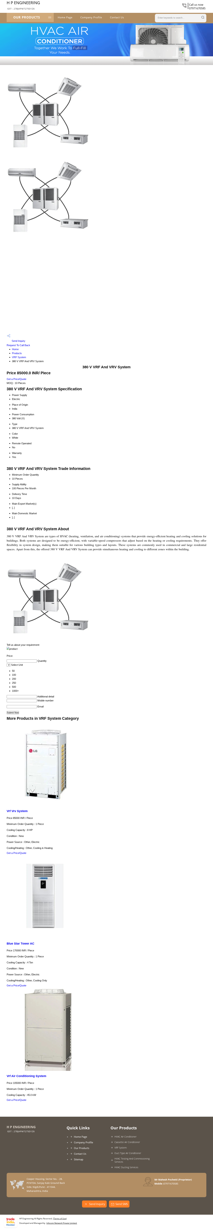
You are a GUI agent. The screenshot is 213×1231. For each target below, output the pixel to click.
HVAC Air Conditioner (125, 1136)
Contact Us (117, 17)
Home (15, 349)
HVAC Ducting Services (126, 1167)
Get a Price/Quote (16, 379)
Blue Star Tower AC (20, 943)
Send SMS (121, 1204)
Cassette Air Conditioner (127, 1142)
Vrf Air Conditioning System (26, 1076)
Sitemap (78, 1159)
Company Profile (91, 17)
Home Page (65, 17)
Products (17, 353)
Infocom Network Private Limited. (61, 1223)
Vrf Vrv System (17, 811)
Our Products (26, 17)
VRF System (19, 357)
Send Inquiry (18, 340)
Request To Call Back (18, 345)
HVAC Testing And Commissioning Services (132, 1160)
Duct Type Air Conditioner (127, 1153)
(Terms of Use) (60, 1218)
